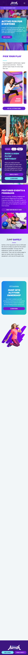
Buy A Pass (7, 37)
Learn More (14, 178)
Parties (14, 149)
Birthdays (7, 149)
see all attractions (14, 108)
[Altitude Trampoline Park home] (14, 3)
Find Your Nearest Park (14, 209)
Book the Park (20, 149)
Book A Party (14, 174)
